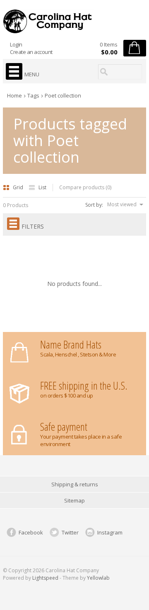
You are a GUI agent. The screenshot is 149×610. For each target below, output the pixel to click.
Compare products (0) (85, 187)
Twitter (70, 532)
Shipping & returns (74, 484)
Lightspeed (45, 577)
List (42, 187)
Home (14, 95)
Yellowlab (98, 577)
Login (16, 44)
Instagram (110, 532)
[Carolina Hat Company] (74, 21)
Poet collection (63, 95)
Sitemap (74, 500)
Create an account (31, 52)
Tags (33, 95)
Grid (18, 187)
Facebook (31, 532)
